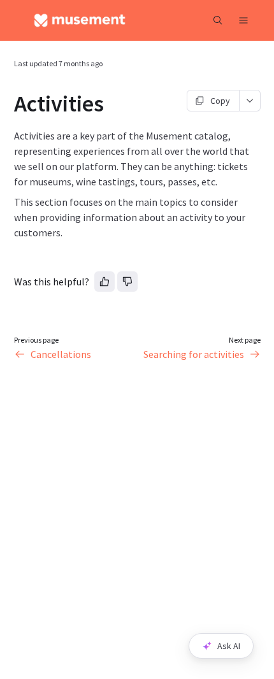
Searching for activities (193, 354)
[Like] (104, 281)
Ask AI (228, 646)
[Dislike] (127, 281)
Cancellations (61, 354)
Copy (220, 100)
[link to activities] (8, 104)
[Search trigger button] (218, 20)
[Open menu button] (243, 20)
